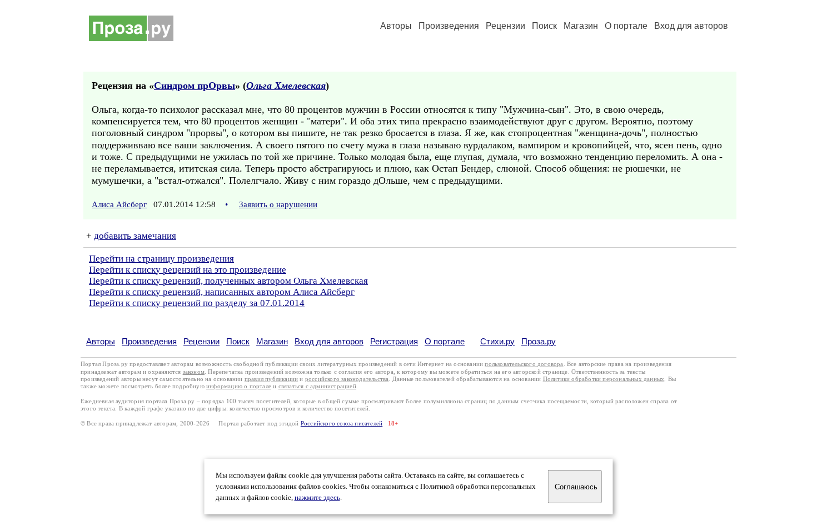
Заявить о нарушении (278, 204)
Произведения (449, 26)
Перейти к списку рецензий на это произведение (187, 269)
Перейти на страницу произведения (161, 258)
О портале (445, 341)
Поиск (544, 26)
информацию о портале (238, 386)
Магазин (581, 26)
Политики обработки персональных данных (604, 379)
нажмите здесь (317, 498)
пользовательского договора (524, 364)
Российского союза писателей (341, 423)
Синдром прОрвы (194, 85)
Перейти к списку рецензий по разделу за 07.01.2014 (197, 303)
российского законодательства (347, 379)
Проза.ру (538, 341)
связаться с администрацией (317, 386)
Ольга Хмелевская (286, 85)
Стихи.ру (497, 341)
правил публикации (271, 379)
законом (194, 372)
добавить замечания (135, 236)
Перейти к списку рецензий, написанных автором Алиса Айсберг (222, 292)
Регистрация (394, 341)
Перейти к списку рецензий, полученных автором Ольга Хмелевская (228, 280)
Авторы (396, 26)
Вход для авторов (691, 26)
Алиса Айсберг (119, 204)
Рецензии (505, 26)
